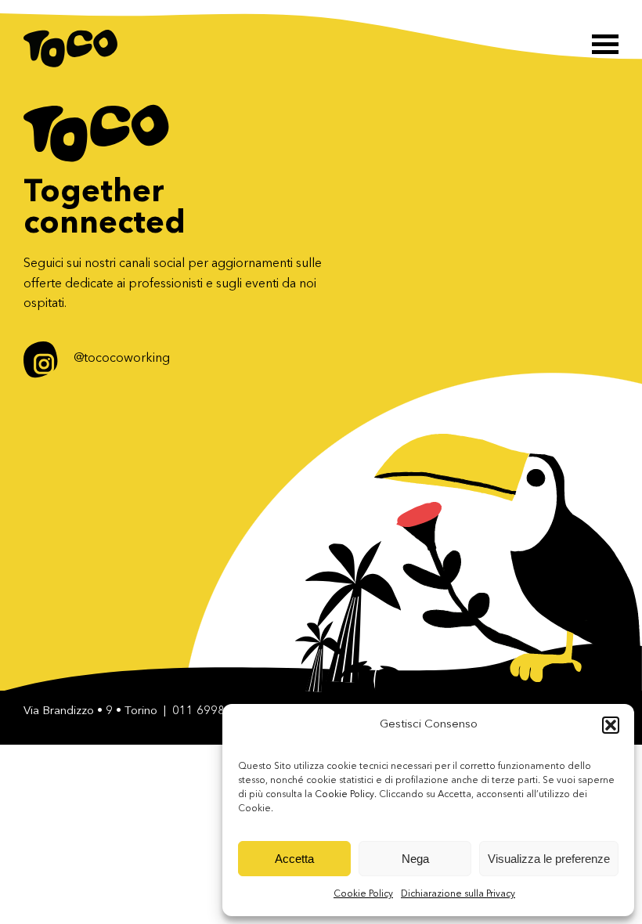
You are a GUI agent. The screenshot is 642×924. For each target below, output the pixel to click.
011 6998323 (209, 711)
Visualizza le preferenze (549, 858)
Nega (415, 858)
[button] (611, 725)
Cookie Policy (363, 894)
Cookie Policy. (346, 794)
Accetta (294, 858)
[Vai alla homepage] (70, 48)
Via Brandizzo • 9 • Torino (90, 711)
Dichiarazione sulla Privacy (458, 894)
